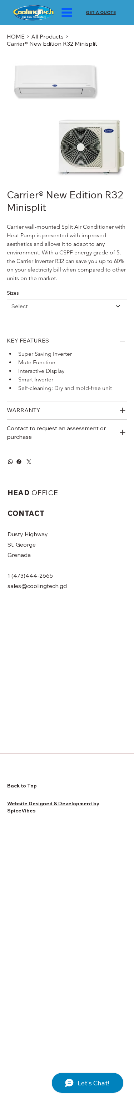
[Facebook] (19, 461)
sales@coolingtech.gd (37, 585)
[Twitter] (29, 461)
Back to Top (22, 785)
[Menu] (67, 12)
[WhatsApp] (10, 461)
